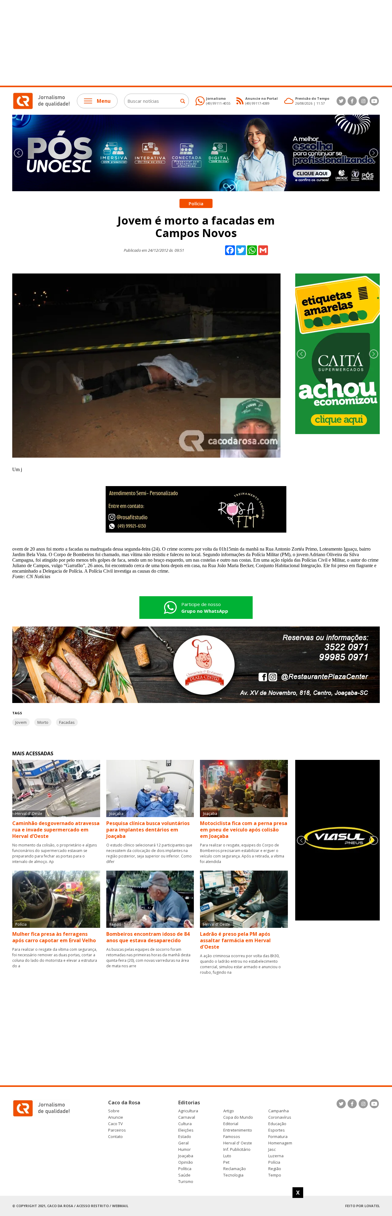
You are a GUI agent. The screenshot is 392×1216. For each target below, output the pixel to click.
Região (274, 1169)
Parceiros (117, 1130)
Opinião (185, 1162)
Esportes (276, 1130)
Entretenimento (237, 1130)
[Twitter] (341, 101)
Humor (184, 1149)
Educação (277, 1124)
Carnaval (186, 1117)
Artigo (228, 1111)
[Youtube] (374, 101)
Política (184, 1169)
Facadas (67, 722)
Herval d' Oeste (237, 1143)
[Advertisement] (184, 43)
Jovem (21, 722)
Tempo (274, 1175)
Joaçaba (185, 1156)
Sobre (113, 1111)
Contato (115, 1137)
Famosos (231, 1137)
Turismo (185, 1182)
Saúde (184, 1175)
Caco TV (115, 1124)
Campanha (278, 1111)
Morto (42, 722)
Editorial (230, 1124)
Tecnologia (233, 1175)
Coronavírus (279, 1117)
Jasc (272, 1149)
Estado (184, 1137)
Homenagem (280, 1143)
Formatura (278, 1137)
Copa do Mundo (238, 1117)
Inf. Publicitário (237, 1149)
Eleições (186, 1130)
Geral (183, 1143)
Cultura (185, 1124)
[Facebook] (352, 101)
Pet (226, 1162)
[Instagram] (363, 101)
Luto (227, 1156)
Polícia (274, 1162)
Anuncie (115, 1117)
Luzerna (276, 1156)
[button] (373, 153)
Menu (104, 101)
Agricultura (188, 1111)
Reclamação (234, 1169)
